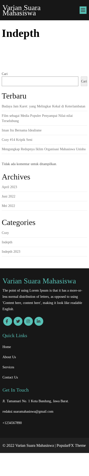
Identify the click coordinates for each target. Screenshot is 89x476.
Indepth (7, 242)
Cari (5, 74)
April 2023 (9, 187)
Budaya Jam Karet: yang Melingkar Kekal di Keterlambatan (43, 106)
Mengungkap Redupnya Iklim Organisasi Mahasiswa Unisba (44, 149)
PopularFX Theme (71, 445)
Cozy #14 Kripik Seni (17, 140)
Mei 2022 (8, 206)
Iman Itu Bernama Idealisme (22, 130)
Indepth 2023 (11, 251)
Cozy (5, 233)
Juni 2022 (8, 196)
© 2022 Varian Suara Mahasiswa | (29, 445)
